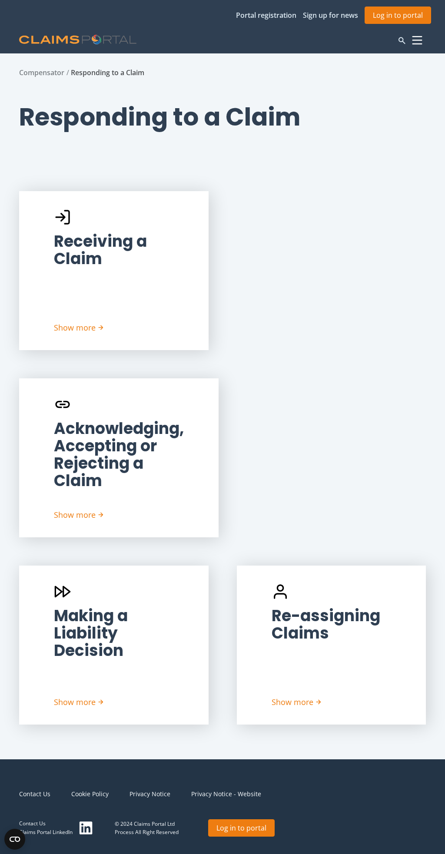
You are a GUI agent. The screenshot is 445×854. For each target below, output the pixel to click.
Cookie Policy (90, 794)
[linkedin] (86, 828)
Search (402, 40)
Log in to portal (398, 15)
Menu (417, 40)
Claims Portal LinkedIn (46, 832)
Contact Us (34, 794)
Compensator (41, 72)
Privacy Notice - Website (226, 794)
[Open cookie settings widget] (14, 839)
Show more (75, 327)
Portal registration (266, 15)
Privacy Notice (150, 794)
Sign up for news (330, 15)
